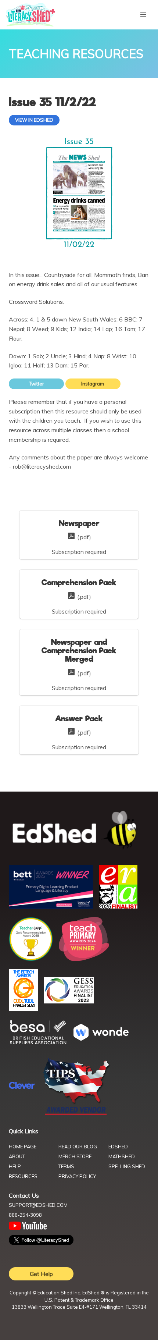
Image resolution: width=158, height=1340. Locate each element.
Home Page (22, 1146)
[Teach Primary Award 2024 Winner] (84, 959)
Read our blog (77, 1146)
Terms (66, 1166)
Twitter (36, 384)
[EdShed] (79, 830)
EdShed (118, 1146)
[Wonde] (101, 1038)
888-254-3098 (25, 1215)
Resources (23, 1176)
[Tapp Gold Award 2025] (31, 959)
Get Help (41, 1273)
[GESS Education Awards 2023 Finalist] (69, 1001)
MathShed (121, 1156)
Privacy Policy (77, 1176)
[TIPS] (76, 1114)
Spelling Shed (126, 1166)
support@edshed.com (38, 1205)
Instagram (93, 384)
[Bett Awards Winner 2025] (51, 906)
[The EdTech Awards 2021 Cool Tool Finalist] (23, 1009)
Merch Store (74, 1156)
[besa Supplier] (38, 1043)
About (17, 1156)
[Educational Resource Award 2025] (118, 906)
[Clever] (22, 1086)
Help (15, 1166)
